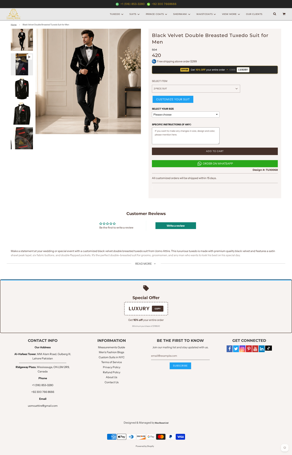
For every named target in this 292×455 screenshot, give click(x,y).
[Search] (274, 14)
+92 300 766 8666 (42, 392)
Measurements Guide (111, 347)
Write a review (176, 225)
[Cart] (284, 14)
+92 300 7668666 (164, 4)
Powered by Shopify (145, 446)
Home (14, 24)
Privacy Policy (111, 367)
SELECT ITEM (159, 81)
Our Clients (254, 14)
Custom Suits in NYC (112, 357)
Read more (143, 263)
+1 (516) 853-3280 (132, 4)
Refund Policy (111, 372)
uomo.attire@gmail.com (43, 405)
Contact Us (112, 382)
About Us (111, 377)
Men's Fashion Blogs (111, 352)
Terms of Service (111, 362)
